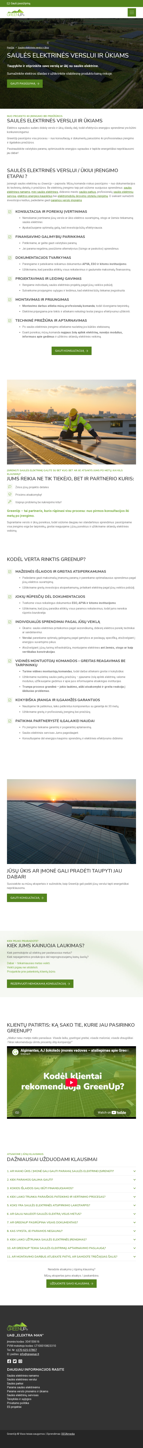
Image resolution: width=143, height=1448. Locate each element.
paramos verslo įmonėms (66, 200)
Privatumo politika (18, 1403)
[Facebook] (9, 1361)
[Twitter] (15, 1361)
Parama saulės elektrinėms (23, 1387)
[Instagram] (20, 1361)
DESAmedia (68, 1433)
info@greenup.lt (29, 1354)
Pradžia (10, 47)
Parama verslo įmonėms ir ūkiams (27, 1391)
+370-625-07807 (26, 1350)
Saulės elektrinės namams (23, 1375)
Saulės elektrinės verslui (22, 1379)
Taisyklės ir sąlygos (19, 1399)
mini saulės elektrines (44, 192)
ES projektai (14, 1407)
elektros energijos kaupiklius (34, 196)
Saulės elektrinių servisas (23, 1395)
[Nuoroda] (16, 12)
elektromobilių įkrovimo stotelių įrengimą (83, 196)
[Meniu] (131, 12)
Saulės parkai (15, 1383)
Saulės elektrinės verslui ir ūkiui (33, 47)
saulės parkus (87, 192)
